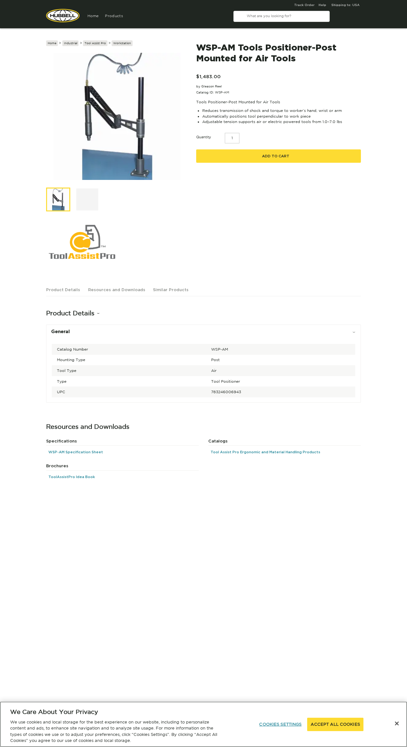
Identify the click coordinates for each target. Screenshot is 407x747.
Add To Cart (275, 156)
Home (93, 16)
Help (322, 5)
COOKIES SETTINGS (280, 724)
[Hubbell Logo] (62, 18)
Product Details (63, 289)
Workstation (122, 43)
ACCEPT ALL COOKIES (335, 724)
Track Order (304, 5)
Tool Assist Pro (95, 43)
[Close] (397, 723)
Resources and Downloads (116, 289)
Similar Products (171, 289)
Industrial (70, 43)
